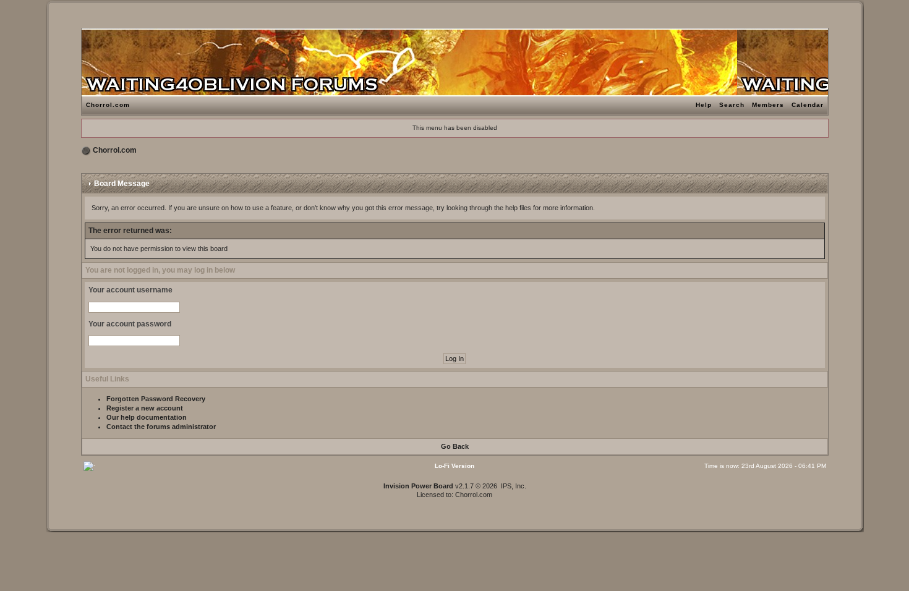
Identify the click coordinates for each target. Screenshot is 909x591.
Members (768, 104)
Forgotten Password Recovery (155, 398)
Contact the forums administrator (161, 426)
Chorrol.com (108, 104)
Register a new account (144, 408)
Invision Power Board (418, 486)
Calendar (808, 104)
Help (704, 104)
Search (732, 104)
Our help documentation (146, 417)
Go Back (455, 446)
